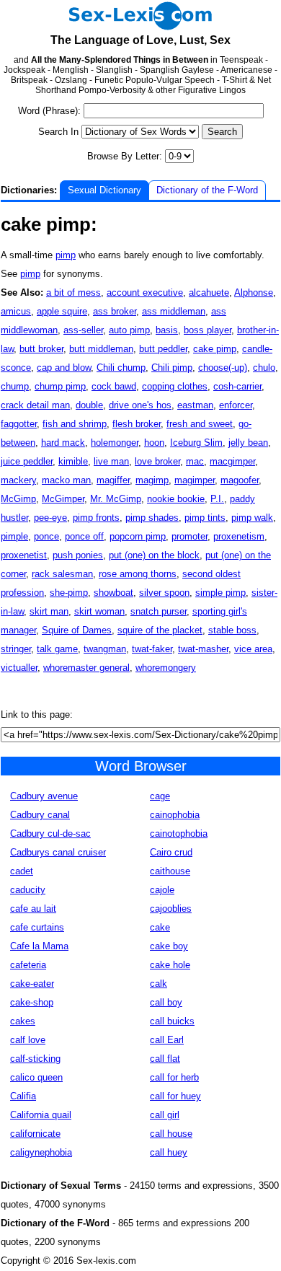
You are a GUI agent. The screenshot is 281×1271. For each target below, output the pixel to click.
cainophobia (175, 814)
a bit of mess (73, 292)
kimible (73, 461)
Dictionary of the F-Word (207, 190)
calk (158, 983)
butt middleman (101, 348)
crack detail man (35, 405)
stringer (16, 648)
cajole (162, 889)
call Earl (167, 1039)
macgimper (232, 461)
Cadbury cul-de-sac (50, 833)
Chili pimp (171, 367)
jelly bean (248, 442)
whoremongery (165, 667)
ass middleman (173, 311)
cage (160, 796)
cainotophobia (179, 833)
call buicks (172, 1021)
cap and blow (64, 367)
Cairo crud (171, 852)
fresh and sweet (199, 423)
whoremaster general (86, 667)
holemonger (114, 442)
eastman (195, 405)
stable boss (232, 630)
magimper (194, 480)
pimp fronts (96, 517)
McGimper (63, 498)
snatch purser (158, 611)
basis (167, 330)
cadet (21, 871)
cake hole (170, 964)
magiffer (113, 480)
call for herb (174, 1077)
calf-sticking (35, 1058)
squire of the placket (159, 630)
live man (111, 461)
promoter (189, 536)
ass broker (114, 311)
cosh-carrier (237, 386)
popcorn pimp (138, 536)
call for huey (175, 1096)
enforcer (235, 405)
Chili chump (121, 367)
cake (160, 927)
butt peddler (163, 348)
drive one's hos (140, 405)
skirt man (49, 611)
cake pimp (214, 348)
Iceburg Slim (196, 442)
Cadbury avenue (44, 796)
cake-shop (31, 1002)
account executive (145, 292)
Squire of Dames (77, 630)
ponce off (84, 536)
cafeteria (28, 964)
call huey (168, 1152)
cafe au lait (33, 908)
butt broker (41, 348)
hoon (154, 442)
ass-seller (83, 330)
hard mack (63, 442)
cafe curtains (37, 927)
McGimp (18, 498)
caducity (27, 889)
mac (195, 461)
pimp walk (252, 517)
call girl (164, 1114)
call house (171, 1133)
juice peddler (27, 461)
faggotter (19, 423)
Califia (23, 1096)
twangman (105, 648)
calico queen (36, 1077)
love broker (157, 461)
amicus (16, 311)
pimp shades (152, 517)
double (89, 405)
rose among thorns (138, 573)
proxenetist (24, 555)
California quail (40, 1114)
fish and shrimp (75, 423)
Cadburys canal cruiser (58, 852)
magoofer (239, 480)
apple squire (62, 311)
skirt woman (99, 611)
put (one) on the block (154, 555)
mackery (18, 480)
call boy (166, 1002)
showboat (113, 592)
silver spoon (164, 592)
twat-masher (203, 648)
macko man (66, 480)
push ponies (78, 555)
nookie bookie (176, 498)
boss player (207, 330)
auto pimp (129, 330)
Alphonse (253, 292)
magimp (152, 480)
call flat (165, 1058)
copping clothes (175, 386)
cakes (22, 1021)
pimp (65, 255)
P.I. (217, 498)
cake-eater (32, 983)
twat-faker (152, 648)
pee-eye (50, 517)
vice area (253, 648)
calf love (27, 1039)
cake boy (169, 946)
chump (15, 386)
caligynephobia (41, 1152)
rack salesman (62, 573)
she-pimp (69, 592)
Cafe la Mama (39, 946)
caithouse (170, 871)
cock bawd (114, 386)
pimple (14, 536)
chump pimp (60, 386)
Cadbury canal (40, 814)
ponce (46, 536)
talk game (57, 648)
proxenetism (238, 536)
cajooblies (171, 908)
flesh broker (136, 423)
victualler (19, 667)
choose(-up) (222, 367)
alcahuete (209, 292)
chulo (264, 367)
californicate (35, 1133)
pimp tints (205, 517)
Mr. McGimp (115, 498)
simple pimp (220, 592)
